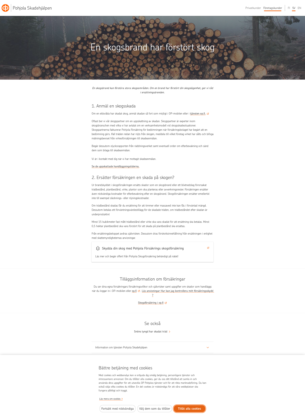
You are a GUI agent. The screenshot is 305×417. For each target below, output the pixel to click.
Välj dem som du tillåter (154, 408)
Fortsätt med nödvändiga (117, 408)
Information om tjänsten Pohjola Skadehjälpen (121, 347)
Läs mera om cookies (110, 398)
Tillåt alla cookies (189, 408)
